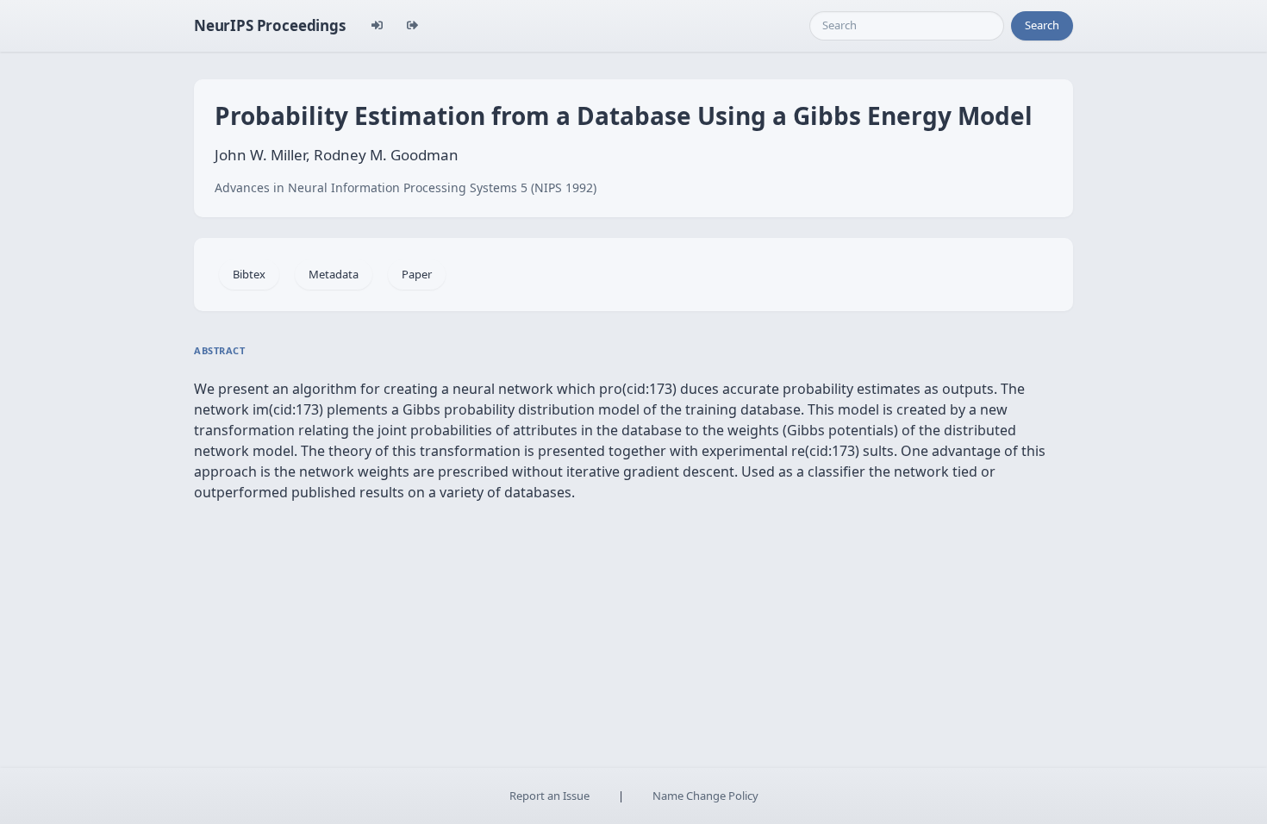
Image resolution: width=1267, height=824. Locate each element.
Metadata (334, 274)
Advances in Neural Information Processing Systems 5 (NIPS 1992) (405, 187)
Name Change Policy (705, 795)
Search (1042, 25)
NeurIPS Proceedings (270, 25)
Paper (417, 274)
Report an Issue (549, 795)
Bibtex (249, 274)
